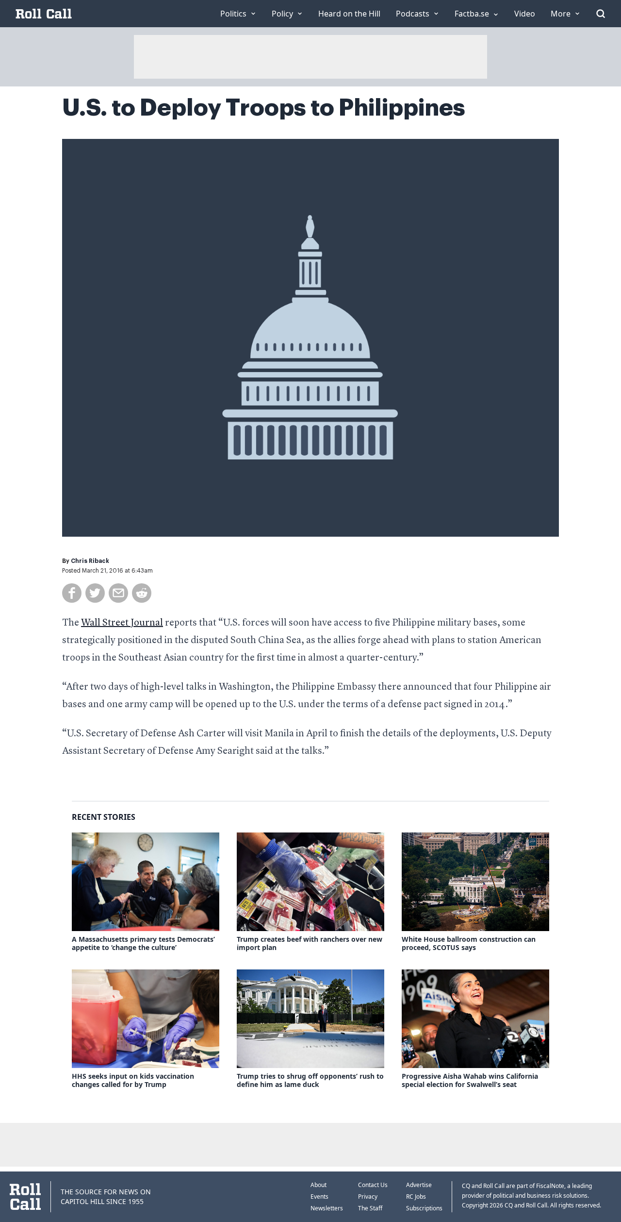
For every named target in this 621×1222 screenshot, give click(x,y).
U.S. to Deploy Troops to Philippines (263, 107)
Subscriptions (424, 1208)
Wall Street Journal (122, 623)
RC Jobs (416, 1196)
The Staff (370, 1208)
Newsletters (326, 1208)
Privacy (367, 1196)
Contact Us (373, 1185)
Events (319, 1196)
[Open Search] (600, 13)
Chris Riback (90, 561)
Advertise (419, 1185)
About (318, 1185)
